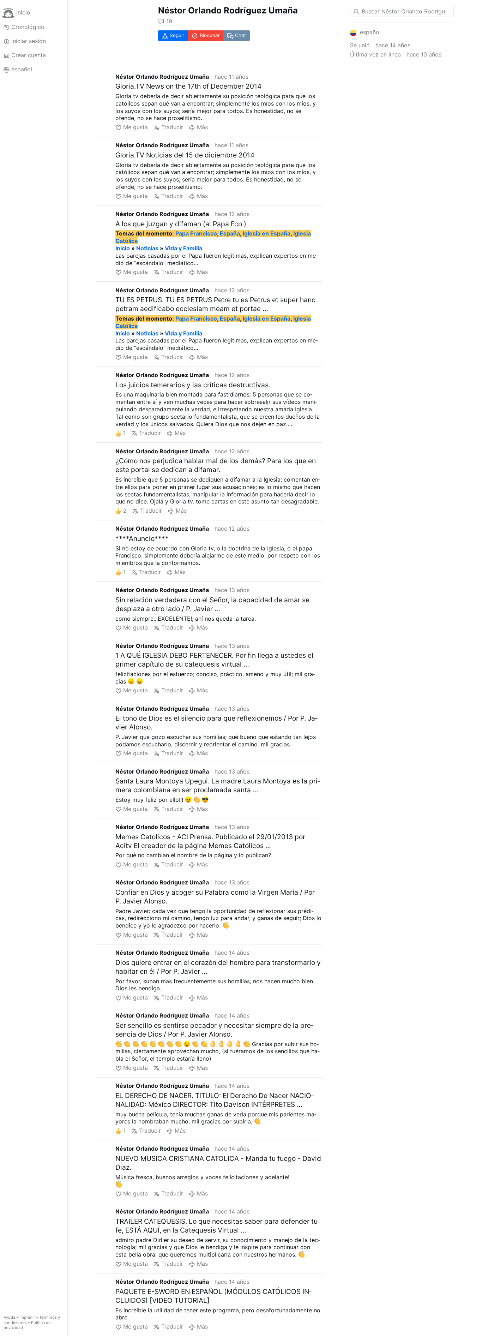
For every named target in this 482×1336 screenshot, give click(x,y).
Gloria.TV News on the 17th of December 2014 (188, 86)
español (21, 69)
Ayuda (9, 1317)
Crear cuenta (28, 55)
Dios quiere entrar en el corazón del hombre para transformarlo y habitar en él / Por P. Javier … (218, 967)
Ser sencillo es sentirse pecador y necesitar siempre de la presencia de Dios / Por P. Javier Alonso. (214, 1029)
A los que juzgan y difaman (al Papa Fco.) (180, 224)
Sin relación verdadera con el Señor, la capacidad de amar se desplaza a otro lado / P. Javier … (212, 604)
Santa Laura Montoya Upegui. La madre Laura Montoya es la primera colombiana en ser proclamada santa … (217, 785)
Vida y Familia (183, 248)
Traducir (172, 127)
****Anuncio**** (142, 538)
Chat (240, 35)
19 (169, 21)
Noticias (147, 248)
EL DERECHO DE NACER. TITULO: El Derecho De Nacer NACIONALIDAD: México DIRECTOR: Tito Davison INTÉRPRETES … (214, 1100)
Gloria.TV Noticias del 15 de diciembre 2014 (184, 155)
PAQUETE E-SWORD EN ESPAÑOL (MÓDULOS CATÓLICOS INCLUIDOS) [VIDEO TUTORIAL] (213, 1296)
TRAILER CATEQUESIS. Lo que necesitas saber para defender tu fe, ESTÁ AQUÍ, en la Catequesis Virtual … (216, 1225)
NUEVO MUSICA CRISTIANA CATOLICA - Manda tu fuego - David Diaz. (218, 1162)
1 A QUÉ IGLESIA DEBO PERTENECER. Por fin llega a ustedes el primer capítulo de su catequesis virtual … (214, 659)
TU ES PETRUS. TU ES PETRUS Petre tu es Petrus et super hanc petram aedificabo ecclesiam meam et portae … (215, 304)
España (230, 233)
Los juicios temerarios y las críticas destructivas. (192, 385)
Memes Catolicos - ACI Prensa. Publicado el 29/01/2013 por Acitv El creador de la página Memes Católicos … (210, 841)
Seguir (177, 35)
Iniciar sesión (28, 40)
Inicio (23, 12)
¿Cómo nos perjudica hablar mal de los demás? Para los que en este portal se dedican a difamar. (215, 465)
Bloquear (210, 35)
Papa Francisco (196, 233)
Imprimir (27, 1317)
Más (202, 127)
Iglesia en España (266, 233)
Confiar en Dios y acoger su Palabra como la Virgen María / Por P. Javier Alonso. (215, 896)
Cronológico (27, 26)
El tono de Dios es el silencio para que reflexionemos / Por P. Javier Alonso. (216, 722)
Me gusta (135, 127)
